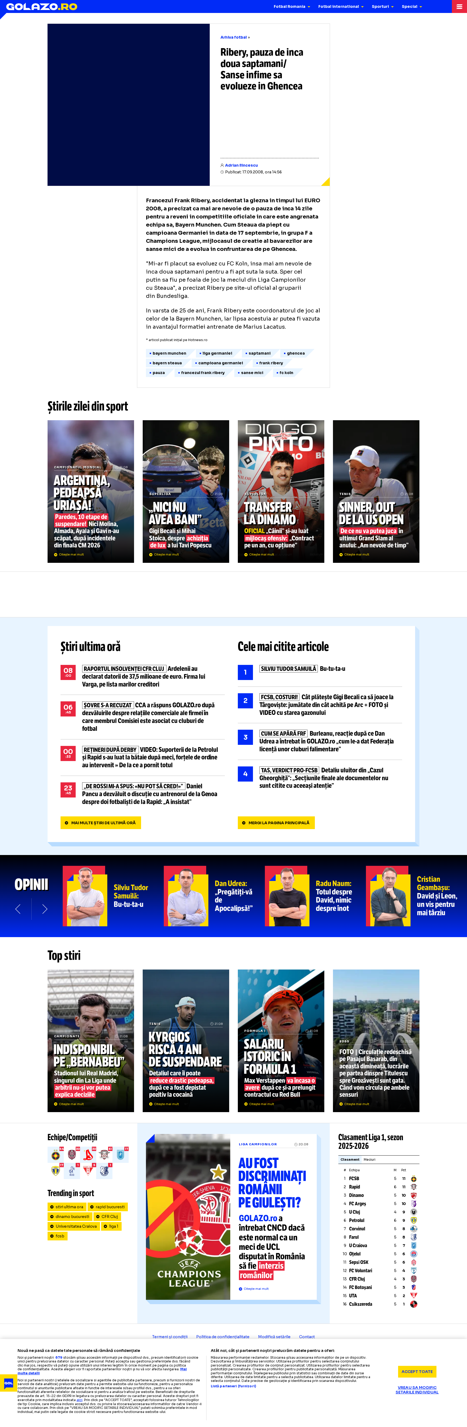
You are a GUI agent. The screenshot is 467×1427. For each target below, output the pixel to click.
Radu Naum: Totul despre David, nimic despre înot (315, 896)
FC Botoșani (360, 1287)
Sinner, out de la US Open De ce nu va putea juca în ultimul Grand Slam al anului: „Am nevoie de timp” (376, 491)
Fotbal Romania (289, 6)
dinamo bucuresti (72, 1216)
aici (79, 1400)
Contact (307, 1336)
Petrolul (356, 1220)
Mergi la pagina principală (279, 822)
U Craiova (358, 1245)
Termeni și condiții (170, 1336)
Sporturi (380, 6)
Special (409, 6)
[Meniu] (459, 6)
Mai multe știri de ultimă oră (103, 822)
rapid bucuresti (110, 1206)
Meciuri (369, 1159)
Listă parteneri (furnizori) (233, 1386)
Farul (354, 1237)
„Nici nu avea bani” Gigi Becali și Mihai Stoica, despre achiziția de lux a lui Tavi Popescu (186, 491)
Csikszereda (360, 1304)
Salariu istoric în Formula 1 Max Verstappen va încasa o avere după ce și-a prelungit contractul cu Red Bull (281, 1041)
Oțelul (355, 1254)
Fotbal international (338, 6)
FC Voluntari (360, 1271)
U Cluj (354, 1212)
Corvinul (357, 1229)
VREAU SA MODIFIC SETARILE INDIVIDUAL (417, 1390)
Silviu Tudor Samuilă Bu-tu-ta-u (320, 672)
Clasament (350, 1159)
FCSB (354, 1179)
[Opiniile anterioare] (18, 909)
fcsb (60, 1236)
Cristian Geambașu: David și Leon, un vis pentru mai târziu (416, 896)
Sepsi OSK (358, 1262)
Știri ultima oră (91, 646)
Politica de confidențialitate (222, 1336)
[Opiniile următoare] (44, 909)
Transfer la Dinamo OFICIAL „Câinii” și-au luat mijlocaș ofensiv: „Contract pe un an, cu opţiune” (281, 491)
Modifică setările (274, 1336)
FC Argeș (357, 1204)
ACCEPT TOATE (417, 1371)
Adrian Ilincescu (241, 165)
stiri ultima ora (69, 1206)
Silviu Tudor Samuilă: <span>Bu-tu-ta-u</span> (113, 896)
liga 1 (113, 1226)
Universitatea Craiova (76, 1226)
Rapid (354, 1187)
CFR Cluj (110, 1216)
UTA (353, 1296)
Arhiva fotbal (234, 37)
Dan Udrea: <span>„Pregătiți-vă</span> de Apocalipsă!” (214, 896)
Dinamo (356, 1195)
